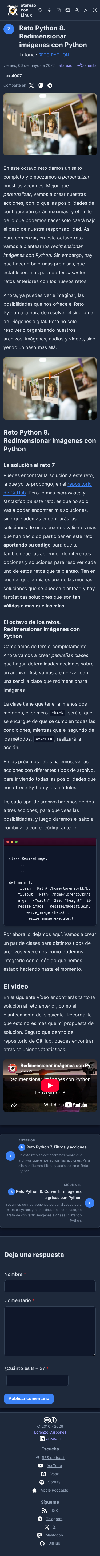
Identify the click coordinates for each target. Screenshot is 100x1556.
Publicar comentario (29, 1398)
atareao (65, 65)
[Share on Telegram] (50, 85)
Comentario (19, 1300)
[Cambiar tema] (95, 10)
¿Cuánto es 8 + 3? (26, 1368)
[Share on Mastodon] (41, 85)
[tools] (86, 10)
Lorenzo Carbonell (50, 1432)
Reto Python (53, 54)
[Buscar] (40, 10)
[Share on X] (31, 85)
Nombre (15, 1274)
